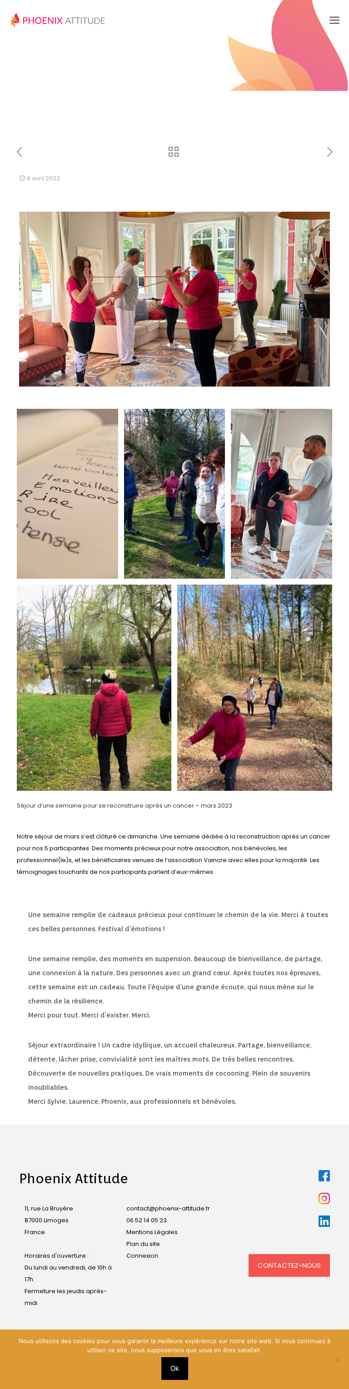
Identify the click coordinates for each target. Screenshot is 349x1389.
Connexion (142, 1255)
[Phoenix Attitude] (57, 20)
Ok (174, 1368)
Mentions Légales (152, 1232)
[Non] (337, 1359)
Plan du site (143, 1244)
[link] (324, 1175)
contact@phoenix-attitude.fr (168, 1208)
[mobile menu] (334, 20)
